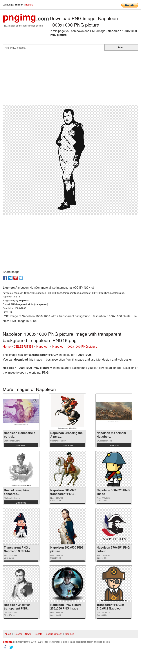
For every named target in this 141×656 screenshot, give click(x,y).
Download (21, 445)
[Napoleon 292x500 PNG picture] (67, 526)
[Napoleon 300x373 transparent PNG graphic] (68, 469)
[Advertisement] (70, 79)
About (8, 633)
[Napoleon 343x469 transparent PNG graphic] (21, 583)
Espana (29, 4)
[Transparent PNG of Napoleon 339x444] (21, 526)
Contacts (69, 633)
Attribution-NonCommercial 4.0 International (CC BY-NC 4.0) (54, 287)
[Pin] (15, 278)
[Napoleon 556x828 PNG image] (114, 469)
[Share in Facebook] (5, 278)
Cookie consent (54, 633)
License (18, 633)
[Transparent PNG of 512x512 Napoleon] (114, 583)
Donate (38, 633)
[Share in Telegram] (10, 278)
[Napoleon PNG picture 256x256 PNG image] (67, 583)
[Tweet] (21, 278)
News (28, 633)
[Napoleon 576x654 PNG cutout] (114, 526)
